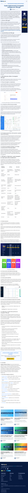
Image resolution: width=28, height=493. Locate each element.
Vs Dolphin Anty (20, 478)
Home (2, 3)
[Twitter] (3, 468)
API (10, 477)
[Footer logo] (4, 464)
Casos (2, 477)
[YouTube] (7, 468)
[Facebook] (1, 468)
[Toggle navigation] (27, 1)
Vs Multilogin (20, 476)
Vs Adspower (20, 477)
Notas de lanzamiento (4, 481)
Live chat (14, 466)
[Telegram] (5, 468)
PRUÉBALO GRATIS (10, 358)
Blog (5, 3)
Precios (2, 478)
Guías (10, 476)
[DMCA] (3, 470)
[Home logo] (3, 1)
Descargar (2, 476)
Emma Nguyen (13, 9)
